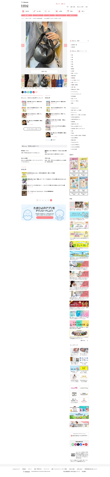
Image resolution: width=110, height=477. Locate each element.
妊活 (86, 6)
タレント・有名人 (74, 100)
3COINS (51, 88)
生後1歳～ (73, 47)
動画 (72, 103)
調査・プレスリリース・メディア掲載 (59, 469)
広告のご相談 (71, 469)
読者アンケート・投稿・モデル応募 (78, 114)
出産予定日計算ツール (75, 119)
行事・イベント (74, 82)
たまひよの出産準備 (75, 147)
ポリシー (30, 469)
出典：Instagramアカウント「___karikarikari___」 (44, 68)
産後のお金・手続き (75, 89)
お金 (72, 130)
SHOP (59, 3)
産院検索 (73, 121)
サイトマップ (46, 469)
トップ (22, 18)
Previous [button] (22, 45)
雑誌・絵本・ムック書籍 (76, 110)
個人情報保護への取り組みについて (71, 471)
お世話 (72, 71)
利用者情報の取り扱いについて (91, 469)
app (54, 88)
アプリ (38, 15)
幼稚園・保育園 (74, 84)
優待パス (83, 11)
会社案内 (84, 471)
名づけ (49, 11)
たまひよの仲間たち (75, 144)
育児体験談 (73, 96)
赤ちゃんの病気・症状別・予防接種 (78, 135)
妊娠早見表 (27, 11)
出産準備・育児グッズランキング (78, 128)
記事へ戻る (44, 71)
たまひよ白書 (74, 149)
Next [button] (65, 45)
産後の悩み (73, 75)
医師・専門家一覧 (37, 469)
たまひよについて (74, 107)
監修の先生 (73, 140)
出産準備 (60, 11)
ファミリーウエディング (76, 94)
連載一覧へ (83, 340)
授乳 (72, 66)
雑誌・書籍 (27, 15)
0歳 (23, 88)
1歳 (26, 88)
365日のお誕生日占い (75, 117)
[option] (44, 45)
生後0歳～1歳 (74, 44)
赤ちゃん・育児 (80, 6)
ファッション (41, 88)
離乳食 (71, 11)
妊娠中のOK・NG (74, 124)
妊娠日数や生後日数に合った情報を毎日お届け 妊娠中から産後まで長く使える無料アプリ (44, 214)
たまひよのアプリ (74, 142)
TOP (67, 6)
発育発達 (73, 78)
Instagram (46, 88)
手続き (72, 133)
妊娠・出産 (73, 6)
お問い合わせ (79, 469)
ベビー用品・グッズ (75, 80)
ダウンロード (45, 217)
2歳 (29, 88)
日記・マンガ (74, 98)
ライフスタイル (74, 91)
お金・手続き (39, 11)
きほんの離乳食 (74, 137)
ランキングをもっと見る (32, 129)
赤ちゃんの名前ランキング (76, 126)
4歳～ (36, 88)
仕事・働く (73, 87)
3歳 (32, 88)
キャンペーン (60, 15)
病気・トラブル (74, 73)
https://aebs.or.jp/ (78, 457)
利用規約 (24, 469)
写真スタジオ (72, 15)
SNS (49, 15)
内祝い (64, 3)
